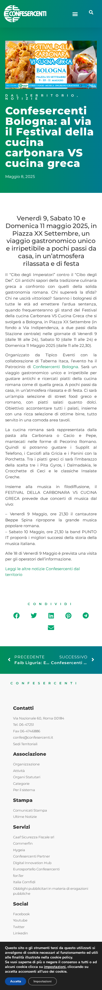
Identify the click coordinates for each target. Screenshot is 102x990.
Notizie (23, 98)
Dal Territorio (41, 95)
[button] (75, 13)
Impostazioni (42, 981)
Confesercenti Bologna (55, 366)
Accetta (15, 981)
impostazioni (55, 967)
